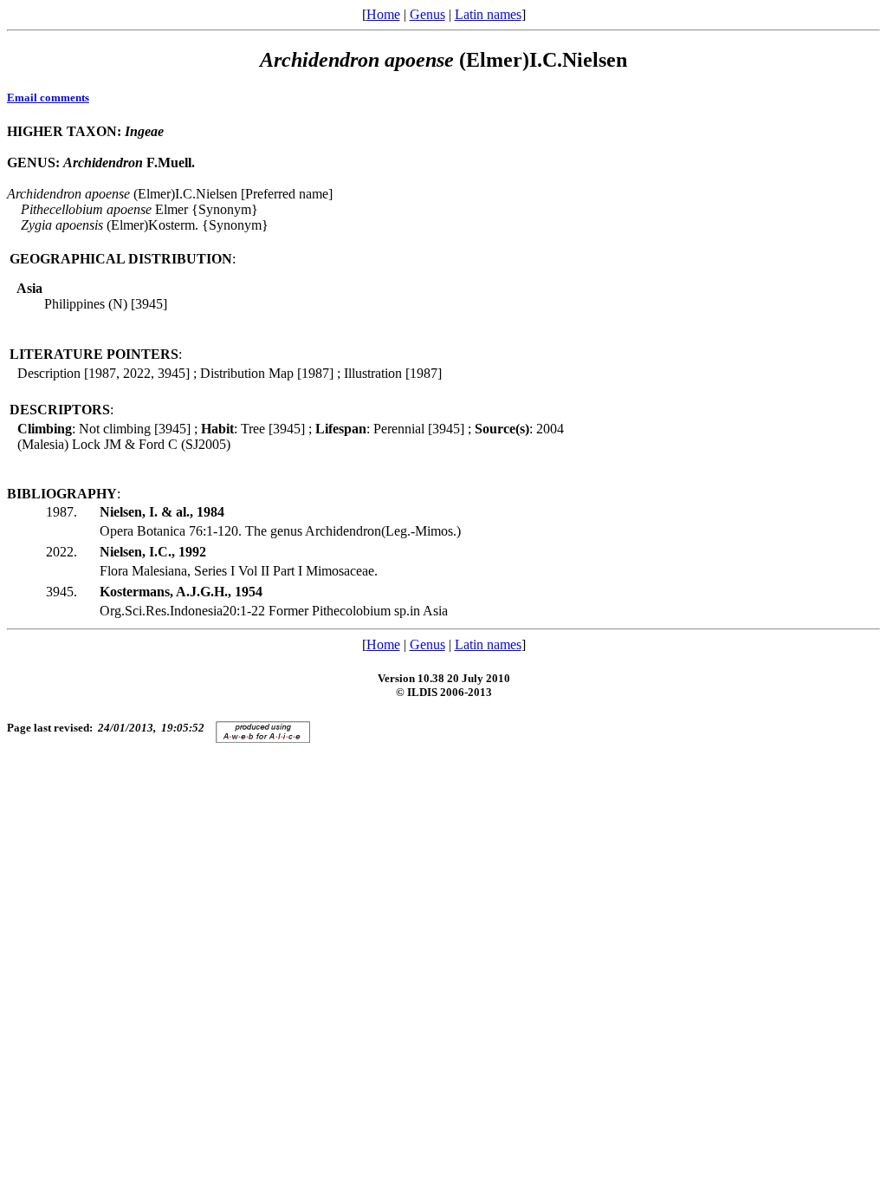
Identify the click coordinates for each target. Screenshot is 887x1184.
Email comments (48, 97)
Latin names (488, 14)
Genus (427, 14)
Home (383, 14)
